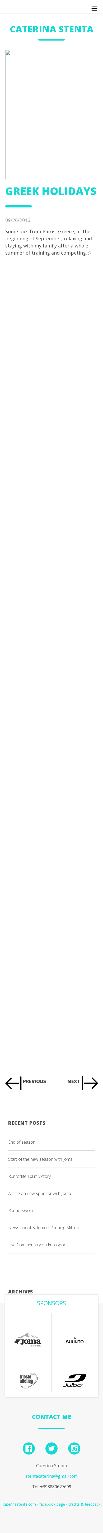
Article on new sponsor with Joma (39, 1193)
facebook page (52, 1504)
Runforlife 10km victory (29, 1176)
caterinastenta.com (19, 1504)
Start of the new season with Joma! (40, 1159)
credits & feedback (84, 1504)
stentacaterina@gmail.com (51, 1476)
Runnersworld (21, 1210)
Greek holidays (50, 191)
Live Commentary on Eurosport (37, 1245)
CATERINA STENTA (51, 29)
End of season (21, 1142)
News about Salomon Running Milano (43, 1228)
